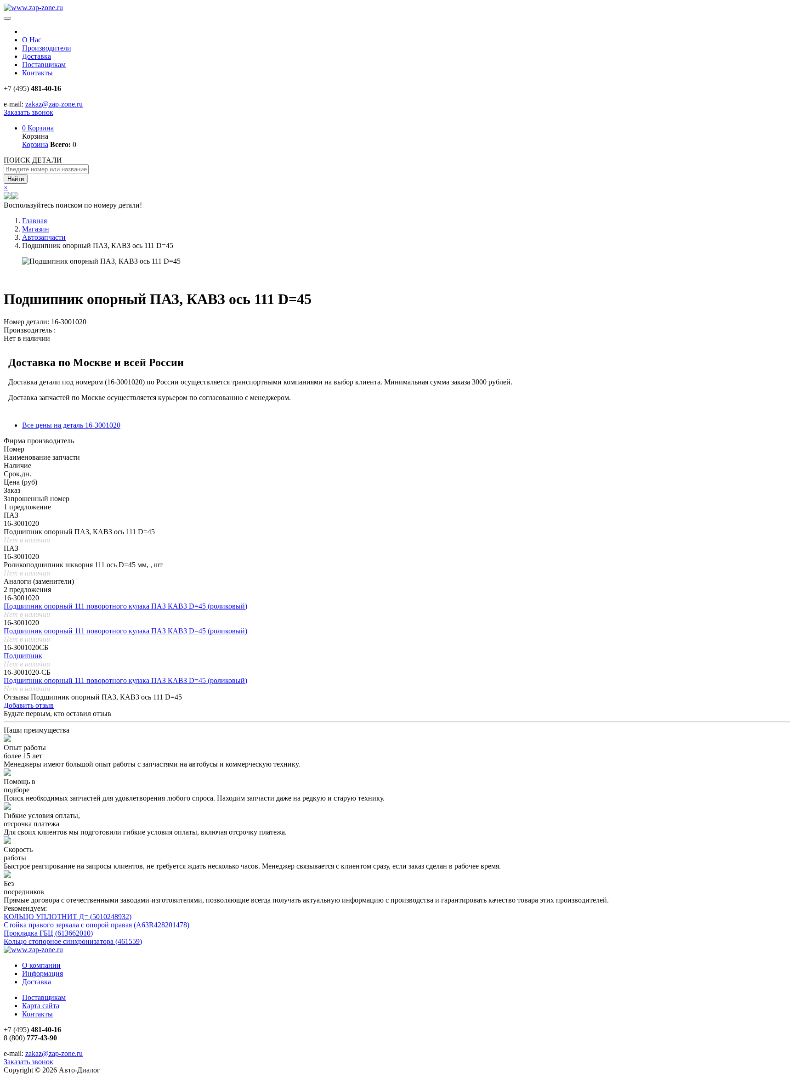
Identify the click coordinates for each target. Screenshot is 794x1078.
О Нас (31, 40)
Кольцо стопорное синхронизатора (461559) (73, 941)
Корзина (38, 128)
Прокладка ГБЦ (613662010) (48, 933)
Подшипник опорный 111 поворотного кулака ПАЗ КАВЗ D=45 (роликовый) (125, 606)
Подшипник (23, 656)
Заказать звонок (28, 112)
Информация (42, 973)
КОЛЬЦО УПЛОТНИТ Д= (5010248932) (67, 916)
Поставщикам (44, 64)
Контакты (37, 73)
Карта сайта (40, 1006)
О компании (41, 965)
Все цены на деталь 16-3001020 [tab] (71, 425)
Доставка (36, 56)
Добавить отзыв (29, 705)
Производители (46, 48)
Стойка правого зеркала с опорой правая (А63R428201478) (96, 925)
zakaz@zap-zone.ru (54, 104)
